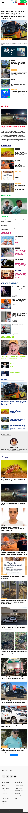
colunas (6, 434)
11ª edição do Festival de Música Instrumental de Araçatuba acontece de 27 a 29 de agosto (19, 93)
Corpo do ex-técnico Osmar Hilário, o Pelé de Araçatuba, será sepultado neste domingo (14, 750)
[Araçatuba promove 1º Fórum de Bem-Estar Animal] (7, 175)
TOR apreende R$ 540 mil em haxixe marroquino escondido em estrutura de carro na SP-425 (18, 83)
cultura (6, 233)
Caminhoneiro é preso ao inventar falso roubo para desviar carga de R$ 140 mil (13, 701)
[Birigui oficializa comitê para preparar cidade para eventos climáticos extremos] (7, 164)
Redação (15, 295)
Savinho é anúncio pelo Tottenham (16, 373)
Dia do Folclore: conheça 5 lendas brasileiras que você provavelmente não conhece (20, 264)
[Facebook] (3, 776)
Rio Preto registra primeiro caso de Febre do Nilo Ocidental (21, 153)
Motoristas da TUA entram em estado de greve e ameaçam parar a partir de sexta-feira (13, 15)
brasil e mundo (10, 283)
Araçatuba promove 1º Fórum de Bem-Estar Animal (20, 176)
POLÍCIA (5, 106)
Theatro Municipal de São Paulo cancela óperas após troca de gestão (20, 275)
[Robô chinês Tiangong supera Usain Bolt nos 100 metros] (6, 329)
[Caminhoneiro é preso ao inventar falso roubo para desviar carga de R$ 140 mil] (14, 691)
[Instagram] (7, 776)
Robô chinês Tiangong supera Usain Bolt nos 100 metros (18, 326)
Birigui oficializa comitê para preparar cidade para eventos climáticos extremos (21, 164)
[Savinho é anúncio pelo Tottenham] (5, 373)
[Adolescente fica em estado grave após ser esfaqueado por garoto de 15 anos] (5, 64)
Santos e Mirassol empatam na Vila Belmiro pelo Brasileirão (13, 224)
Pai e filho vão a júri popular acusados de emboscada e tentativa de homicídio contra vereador (21, 188)
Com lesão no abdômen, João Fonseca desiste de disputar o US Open (14, 220)
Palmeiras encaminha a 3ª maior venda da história (13, 215)
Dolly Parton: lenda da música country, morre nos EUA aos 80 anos (18, 365)
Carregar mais (13, 754)
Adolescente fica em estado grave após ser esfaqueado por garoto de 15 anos (18, 63)
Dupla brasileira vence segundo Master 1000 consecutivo (12, 228)
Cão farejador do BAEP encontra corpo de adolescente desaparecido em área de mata (13, 136)
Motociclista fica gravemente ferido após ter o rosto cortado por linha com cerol (13, 140)
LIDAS (4, 379)
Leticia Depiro (14, 447)
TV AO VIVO (21, 3)
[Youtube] (15, 776)
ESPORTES (6, 195)
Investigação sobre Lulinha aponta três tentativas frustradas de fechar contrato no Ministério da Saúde (19, 302)
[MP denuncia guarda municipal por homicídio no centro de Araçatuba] (5, 73)
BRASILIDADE (8, 337)
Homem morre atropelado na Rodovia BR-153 (13, 127)
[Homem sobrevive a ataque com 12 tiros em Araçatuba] (14, 715)
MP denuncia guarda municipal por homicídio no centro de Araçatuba (19, 73)
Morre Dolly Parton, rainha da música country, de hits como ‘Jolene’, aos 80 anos (19, 288)
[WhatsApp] (11, 776)
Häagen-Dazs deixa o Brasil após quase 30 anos (20, 241)
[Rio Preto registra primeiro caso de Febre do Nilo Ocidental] (7, 152)
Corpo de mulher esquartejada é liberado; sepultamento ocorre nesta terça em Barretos (13, 132)
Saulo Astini (16, 333)
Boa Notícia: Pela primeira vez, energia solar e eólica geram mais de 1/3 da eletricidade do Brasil (14, 450)
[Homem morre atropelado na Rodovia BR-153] (14, 117)
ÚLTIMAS (5, 457)
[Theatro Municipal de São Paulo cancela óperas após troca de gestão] (7, 274)
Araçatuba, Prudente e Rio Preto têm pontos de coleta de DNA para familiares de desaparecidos (13, 627)
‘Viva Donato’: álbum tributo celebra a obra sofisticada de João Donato (13, 357)
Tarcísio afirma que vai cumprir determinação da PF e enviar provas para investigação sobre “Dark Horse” (19, 314)
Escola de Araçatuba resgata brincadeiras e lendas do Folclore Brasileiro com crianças (20, 253)
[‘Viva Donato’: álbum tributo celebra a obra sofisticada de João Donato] (14, 347)
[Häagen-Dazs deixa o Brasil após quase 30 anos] (7, 240)
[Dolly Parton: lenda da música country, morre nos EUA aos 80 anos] (5, 365)
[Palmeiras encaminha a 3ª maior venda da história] (14, 206)
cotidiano (7, 145)
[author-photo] (14, 442)
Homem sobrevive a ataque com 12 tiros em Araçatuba (13, 725)
